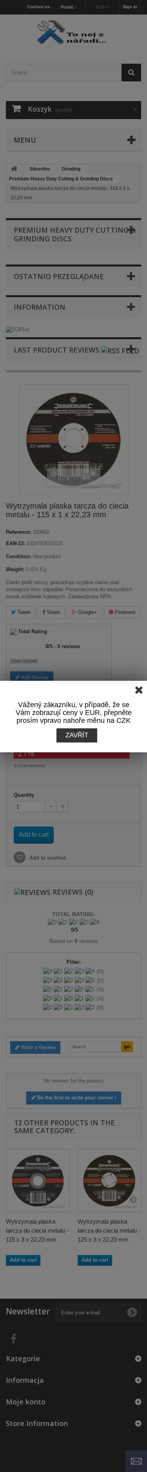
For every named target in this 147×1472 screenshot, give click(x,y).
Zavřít (76, 735)
